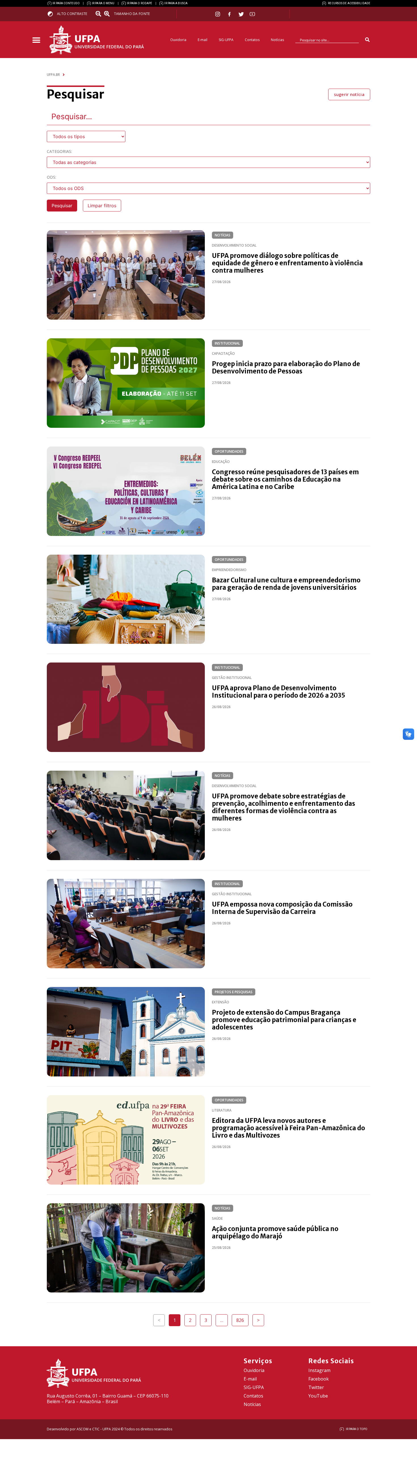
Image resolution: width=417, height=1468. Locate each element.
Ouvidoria (178, 39)
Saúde (217, 1218)
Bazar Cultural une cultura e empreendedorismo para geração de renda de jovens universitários (286, 583)
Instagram (319, 1370)
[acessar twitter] (241, 14)
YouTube (318, 1396)
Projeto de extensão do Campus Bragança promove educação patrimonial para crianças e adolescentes (284, 1019)
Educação (221, 461)
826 (242, 1318)
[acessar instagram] (218, 14)
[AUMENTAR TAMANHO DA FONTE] (108, 14)
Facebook (318, 1379)
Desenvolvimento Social (234, 245)
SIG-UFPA (226, 39)
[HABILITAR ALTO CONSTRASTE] (52, 14)
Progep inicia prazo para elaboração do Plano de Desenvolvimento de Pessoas (286, 367)
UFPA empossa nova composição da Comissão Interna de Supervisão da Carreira (282, 908)
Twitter (316, 1387)
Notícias (277, 39)
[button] (36, 40)
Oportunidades (229, 451)
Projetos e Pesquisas (233, 992)
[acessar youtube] (252, 14)
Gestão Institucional (232, 677)
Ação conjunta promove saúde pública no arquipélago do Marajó (275, 1232)
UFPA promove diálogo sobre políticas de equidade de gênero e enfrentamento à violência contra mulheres (287, 263)
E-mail (202, 39)
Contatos (252, 39)
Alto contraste (72, 13)
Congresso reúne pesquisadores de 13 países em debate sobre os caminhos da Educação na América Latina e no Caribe (285, 479)
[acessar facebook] (230, 14)
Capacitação (223, 353)
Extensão (220, 1002)
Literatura (221, 1110)
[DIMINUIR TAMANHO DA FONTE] (99, 14)
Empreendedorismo (229, 569)
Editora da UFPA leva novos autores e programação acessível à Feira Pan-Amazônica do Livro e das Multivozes (288, 1128)
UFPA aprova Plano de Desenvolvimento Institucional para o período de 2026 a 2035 (278, 691)
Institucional (227, 343)
